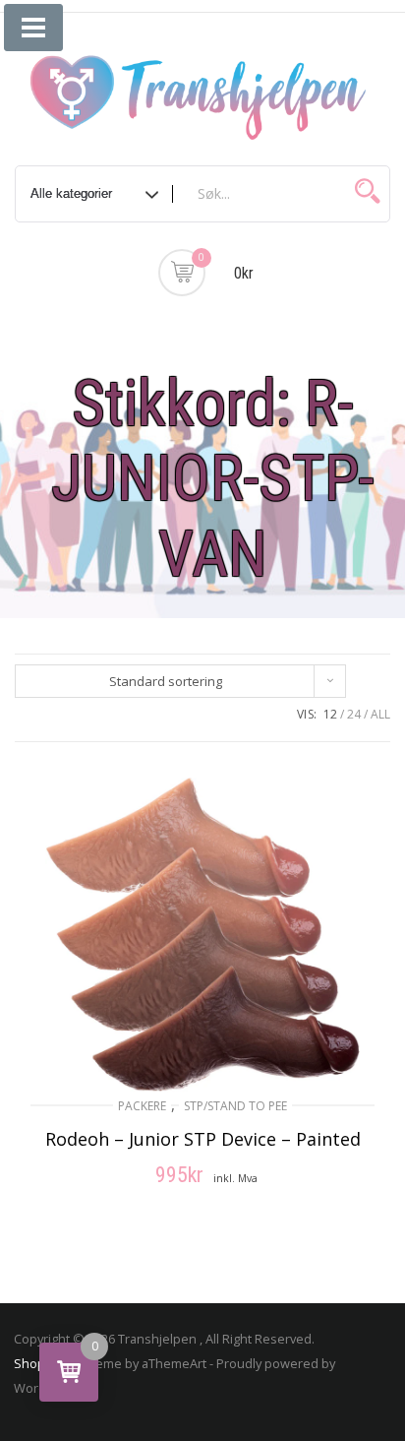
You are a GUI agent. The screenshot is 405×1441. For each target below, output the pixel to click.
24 (354, 714)
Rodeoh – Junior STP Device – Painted (203, 1139)
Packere (142, 1105)
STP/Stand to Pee (235, 1105)
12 (330, 714)
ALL (380, 714)
